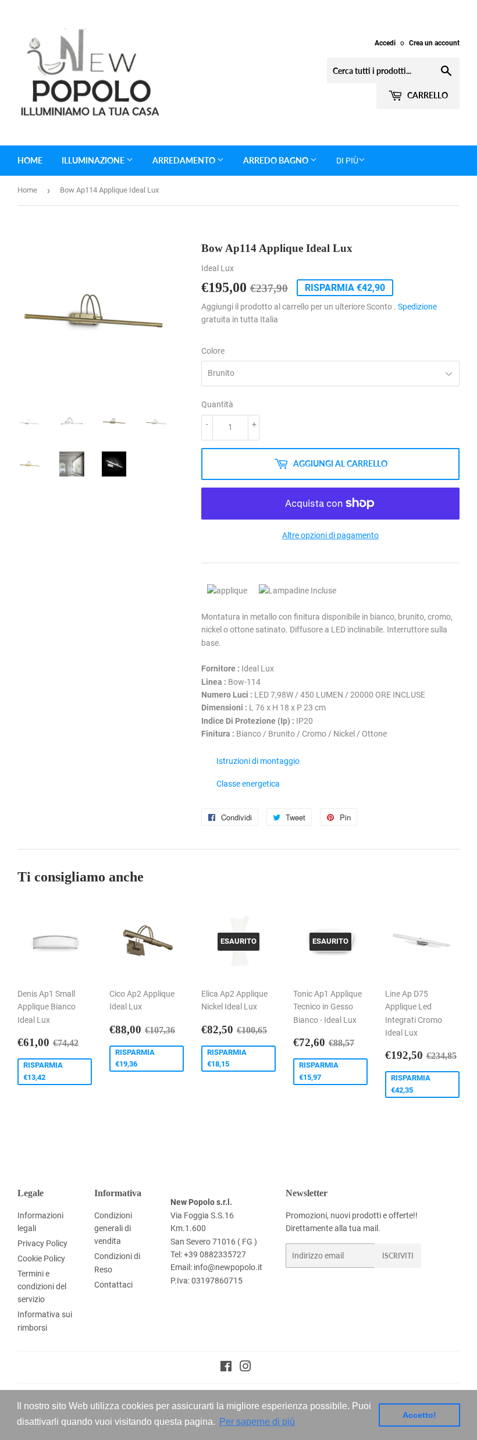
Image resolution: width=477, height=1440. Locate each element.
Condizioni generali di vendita (113, 1228)
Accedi (385, 43)
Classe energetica (248, 783)
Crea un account (434, 43)
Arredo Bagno (276, 160)
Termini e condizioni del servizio (41, 1286)
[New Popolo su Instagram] (245, 1368)
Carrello (426, 95)
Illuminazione (94, 160)
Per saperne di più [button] (257, 1422)
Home (29, 160)
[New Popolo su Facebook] (226, 1368)
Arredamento (184, 160)
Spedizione (417, 306)
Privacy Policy (42, 1243)
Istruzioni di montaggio (258, 761)
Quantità (217, 404)
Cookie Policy (41, 1258)
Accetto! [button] (419, 1415)
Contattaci (113, 1284)
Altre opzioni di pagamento (330, 535)
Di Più (347, 160)
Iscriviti (398, 1255)
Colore (213, 350)
